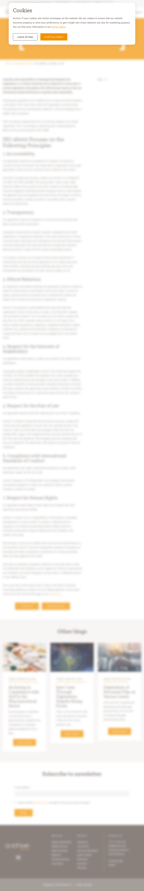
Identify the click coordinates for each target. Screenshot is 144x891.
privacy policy (58, 26)
